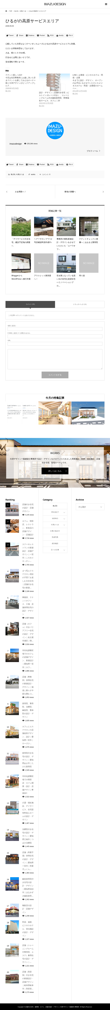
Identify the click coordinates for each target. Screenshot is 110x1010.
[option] (22, 413)
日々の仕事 (55, 550)
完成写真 (55, 537)
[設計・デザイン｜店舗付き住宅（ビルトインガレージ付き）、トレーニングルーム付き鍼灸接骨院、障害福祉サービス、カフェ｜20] (54, 82)
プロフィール (92, 151)
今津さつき (20, 174)
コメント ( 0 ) (30, 304)
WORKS (55, 518)
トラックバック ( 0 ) (80, 304)
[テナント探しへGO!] (22, 83)
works (33, 174)
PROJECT (55, 512)
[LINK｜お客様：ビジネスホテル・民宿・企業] (89, 84)
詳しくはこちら (55, 471)
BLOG (13, 174)
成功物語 (55, 543)
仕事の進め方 (55, 531)
